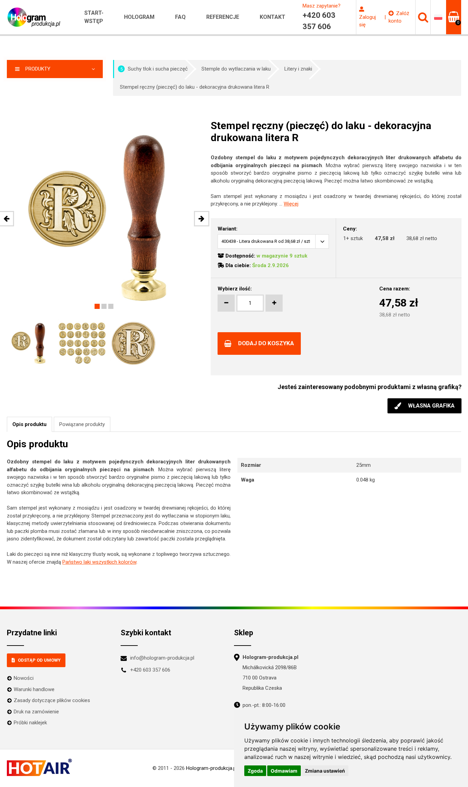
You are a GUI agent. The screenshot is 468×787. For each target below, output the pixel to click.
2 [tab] (104, 306)
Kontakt (272, 17)
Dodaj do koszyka (266, 343)
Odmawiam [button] (284, 771)
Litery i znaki (298, 69)
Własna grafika (431, 405)
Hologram (139, 17)
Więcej (291, 204)
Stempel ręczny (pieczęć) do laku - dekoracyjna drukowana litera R (194, 87)
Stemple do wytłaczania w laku (236, 69)
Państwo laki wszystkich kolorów (99, 562)
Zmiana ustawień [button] (325, 771)
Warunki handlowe (34, 689)
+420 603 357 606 (150, 670)
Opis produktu (29, 424)
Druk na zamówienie (36, 712)
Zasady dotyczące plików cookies (52, 700)
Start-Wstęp (93, 17)
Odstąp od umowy (39, 660)
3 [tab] (110, 306)
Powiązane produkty (82, 424)
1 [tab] (97, 306)
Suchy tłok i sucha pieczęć (154, 69)
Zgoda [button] (255, 771)
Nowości (24, 678)
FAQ (180, 17)
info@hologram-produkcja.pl (162, 658)
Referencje (222, 17)
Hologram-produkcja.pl (211, 768)
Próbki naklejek (30, 723)
